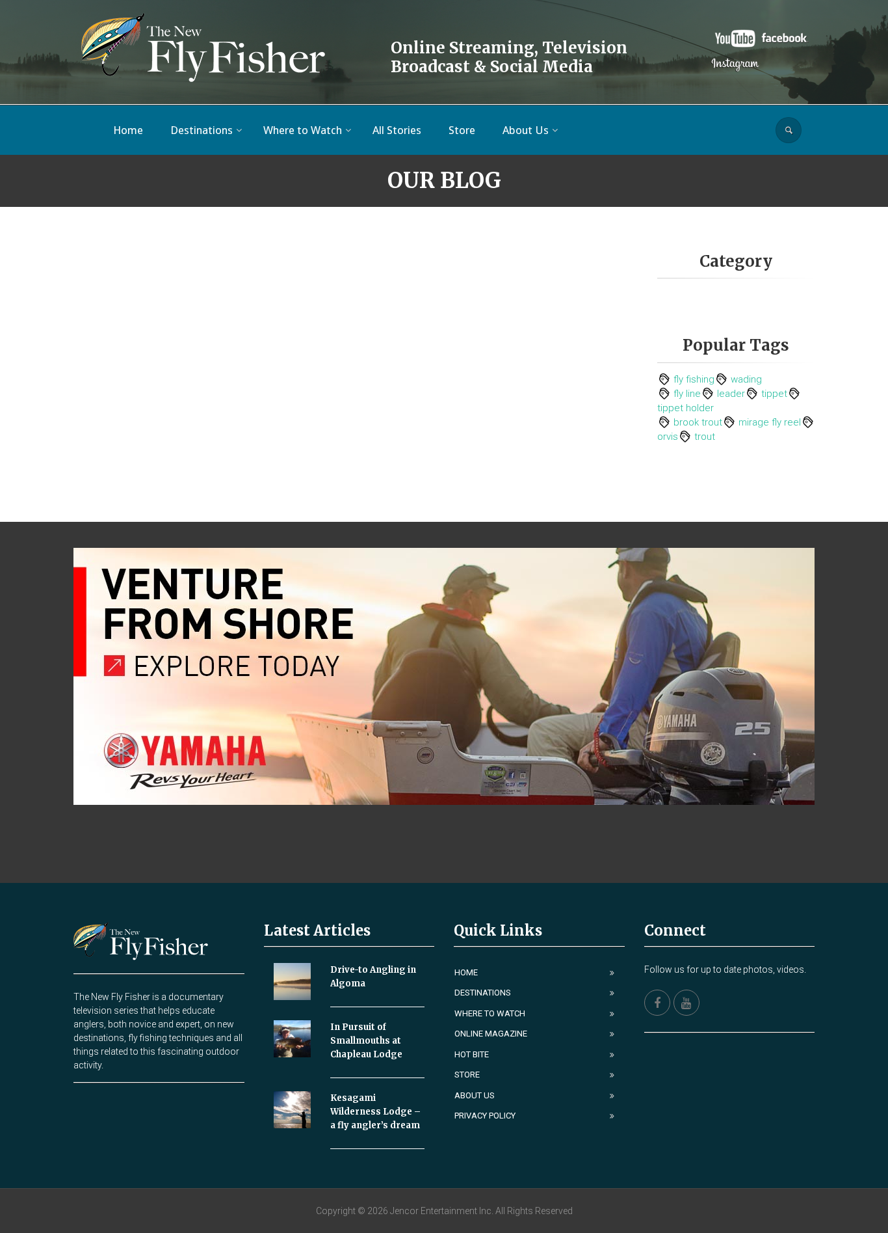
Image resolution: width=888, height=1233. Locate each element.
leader (731, 394)
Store (467, 1074)
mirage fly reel (769, 422)
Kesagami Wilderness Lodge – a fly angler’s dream (375, 1111)
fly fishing (693, 379)
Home (466, 972)
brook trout (697, 422)
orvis (667, 436)
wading (746, 379)
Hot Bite (471, 1054)
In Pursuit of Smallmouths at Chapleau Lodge (366, 1041)
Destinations (482, 992)
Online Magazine (490, 1033)
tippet (774, 394)
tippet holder (685, 408)
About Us (474, 1095)
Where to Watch (489, 1013)
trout (704, 436)
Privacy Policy (485, 1115)
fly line (687, 394)
